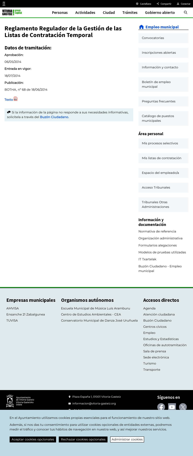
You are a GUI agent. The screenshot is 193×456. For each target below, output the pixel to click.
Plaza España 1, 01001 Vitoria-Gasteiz (96, 396)
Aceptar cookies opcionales (33, 439)
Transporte (151, 370)
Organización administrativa (160, 238)
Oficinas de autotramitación (165, 345)
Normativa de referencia (157, 231)
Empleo (149, 333)
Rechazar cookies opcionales (83, 439)
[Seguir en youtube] (172, 407)
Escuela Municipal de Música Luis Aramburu (95, 308)
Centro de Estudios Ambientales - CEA (91, 314)
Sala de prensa (154, 351)
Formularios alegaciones (157, 245)
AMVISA (12, 308)
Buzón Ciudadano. (54, 117)
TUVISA (12, 320)
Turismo (149, 363)
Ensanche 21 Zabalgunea (25, 314)
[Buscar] (186, 12)
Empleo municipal (162, 27)
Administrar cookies (127, 439)
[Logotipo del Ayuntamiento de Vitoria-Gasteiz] (20, 401)
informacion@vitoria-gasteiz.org (94, 403)
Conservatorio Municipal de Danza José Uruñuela (99, 320)
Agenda (149, 308)
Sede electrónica (156, 357)
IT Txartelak (147, 259)
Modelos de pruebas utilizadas (162, 252)
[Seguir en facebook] (161, 407)
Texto (9, 100)
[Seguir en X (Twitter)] (183, 407)
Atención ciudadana (159, 314)
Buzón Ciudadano (157, 320)
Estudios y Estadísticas (161, 339)
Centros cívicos (155, 327)
